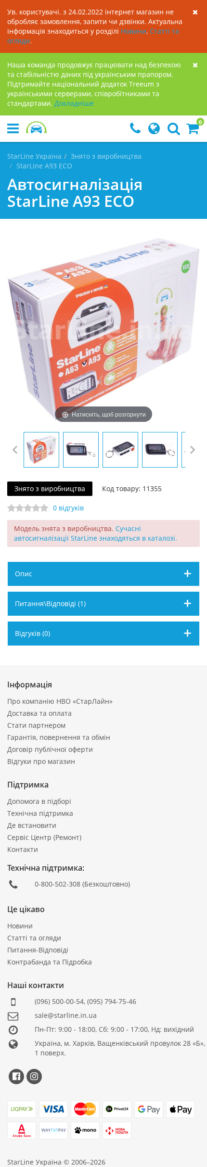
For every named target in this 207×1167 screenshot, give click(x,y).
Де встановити (31, 825)
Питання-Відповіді (37, 949)
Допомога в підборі (39, 801)
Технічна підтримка (40, 813)
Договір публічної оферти (50, 749)
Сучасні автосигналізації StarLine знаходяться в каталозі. (95, 533)
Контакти (22, 849)
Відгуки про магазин (41, 761)
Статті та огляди (34, 937)
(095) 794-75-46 (111, 1001)
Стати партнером (36, 725)
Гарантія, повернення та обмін (58, 737)
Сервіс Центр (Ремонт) (44, 837)
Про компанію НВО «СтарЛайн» (60, 701)
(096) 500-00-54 (59, 1001)
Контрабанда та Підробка (49, 961)
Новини (133, 31)
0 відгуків (68, 507)
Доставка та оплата (39, 713)
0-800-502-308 (57, 883)
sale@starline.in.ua (66, 1015)
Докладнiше (74, 103)
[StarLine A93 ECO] (41, 450)
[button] (192, 130)
